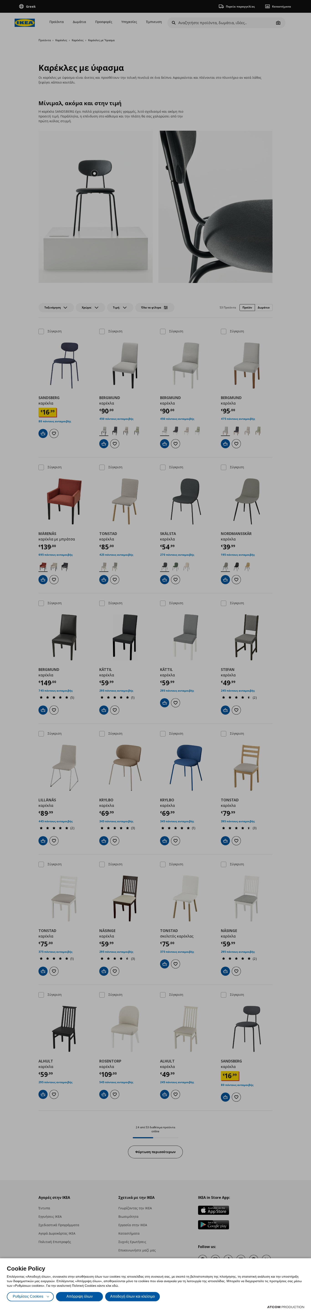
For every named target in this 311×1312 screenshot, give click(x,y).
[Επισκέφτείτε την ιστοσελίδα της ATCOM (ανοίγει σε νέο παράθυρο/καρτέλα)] (285, 1307)
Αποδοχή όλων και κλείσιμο (132, 1296)
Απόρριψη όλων (79, 1296)
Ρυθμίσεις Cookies (28, 1296)
